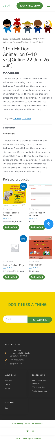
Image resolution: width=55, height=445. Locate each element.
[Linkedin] (33, 431)
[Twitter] (27, 431)
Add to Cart (11, 227)
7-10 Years (26, 118)
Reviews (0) (9, 133)
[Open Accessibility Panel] (48, 224)
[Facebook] (22, 431)
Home (5, 38)
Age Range (15, 38)
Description (9, 127)
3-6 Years (26, 38)
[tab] (27, 128)
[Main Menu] (48, 6)
